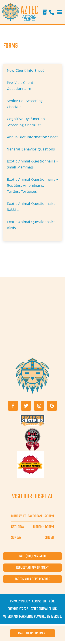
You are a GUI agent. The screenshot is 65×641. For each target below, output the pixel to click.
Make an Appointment (32, 633)
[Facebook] (13, 406)
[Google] (52, 406)
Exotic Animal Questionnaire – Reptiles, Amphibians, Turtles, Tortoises (32, 185)
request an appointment (32, 567)
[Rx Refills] (45, 12)
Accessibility (41, 601)
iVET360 (56, 616)
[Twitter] (26, 406)
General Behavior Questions (31, 149)
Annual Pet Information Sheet (32, 137)
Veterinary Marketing (18, 616)
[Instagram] (39, 406)
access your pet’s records (32, 579)
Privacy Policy (20, 601)
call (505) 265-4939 (32, 556)
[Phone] (51, 12)
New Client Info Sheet (25, 70)
